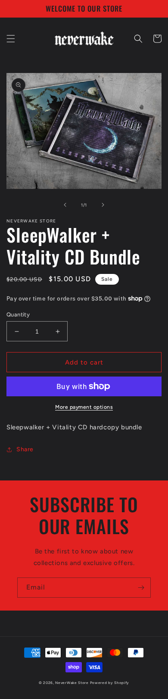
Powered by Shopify (110, 683)
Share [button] (25, 449)
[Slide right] (102, 204)
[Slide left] (65, 204)
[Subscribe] (140, 587)
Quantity (18, 314)
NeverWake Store (72, 683)
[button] (10, 38)
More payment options (84, 407)
